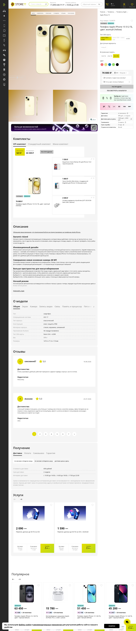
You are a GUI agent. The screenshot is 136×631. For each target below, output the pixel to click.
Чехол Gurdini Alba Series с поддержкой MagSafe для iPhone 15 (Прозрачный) (75, 182)
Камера (33, 306)
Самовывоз (38, 453)
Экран (25, 306)
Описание (48, 13)
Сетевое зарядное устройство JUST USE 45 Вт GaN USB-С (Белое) (76, 201)
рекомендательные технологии (47, 625)
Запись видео (45, 306)
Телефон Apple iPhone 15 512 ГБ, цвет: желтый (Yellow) (33, 205)
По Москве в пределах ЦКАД (44, 461)
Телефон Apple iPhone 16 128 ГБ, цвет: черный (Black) (26, 617)
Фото (33, 13)
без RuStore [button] (27, 196)
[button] (93, 307)
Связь (57, 306)
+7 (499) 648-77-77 (57, 5)
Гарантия (50, 453)
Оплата (27, 453)
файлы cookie (25, 625)
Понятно (112, 626)
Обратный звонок (89, 4)
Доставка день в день (62, 461)
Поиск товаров (36, 4)
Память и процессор (72, 306)
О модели (56, 13)
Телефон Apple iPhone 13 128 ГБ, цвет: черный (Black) (120, 617)
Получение (71, 13)
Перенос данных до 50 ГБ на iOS (28, 532)
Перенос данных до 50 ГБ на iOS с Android (72, 532)
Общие (16, 306)
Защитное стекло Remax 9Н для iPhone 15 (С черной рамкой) (76, 163)
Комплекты (40, 13)
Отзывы (63, 13)
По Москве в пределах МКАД (23, 461)
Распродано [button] (19, 196)
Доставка (17, 453)
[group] (53, 49)
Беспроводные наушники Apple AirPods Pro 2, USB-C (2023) (57, 617)
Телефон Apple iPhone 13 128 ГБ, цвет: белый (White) (89, 617)
